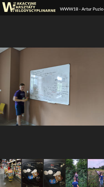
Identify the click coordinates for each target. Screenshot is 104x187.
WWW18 (69, 8)
